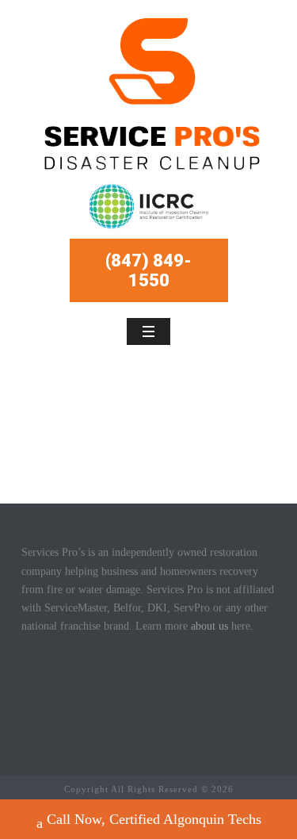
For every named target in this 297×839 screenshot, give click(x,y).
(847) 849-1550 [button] (148, 270)
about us (209, 626)
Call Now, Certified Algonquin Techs (154, 819)
